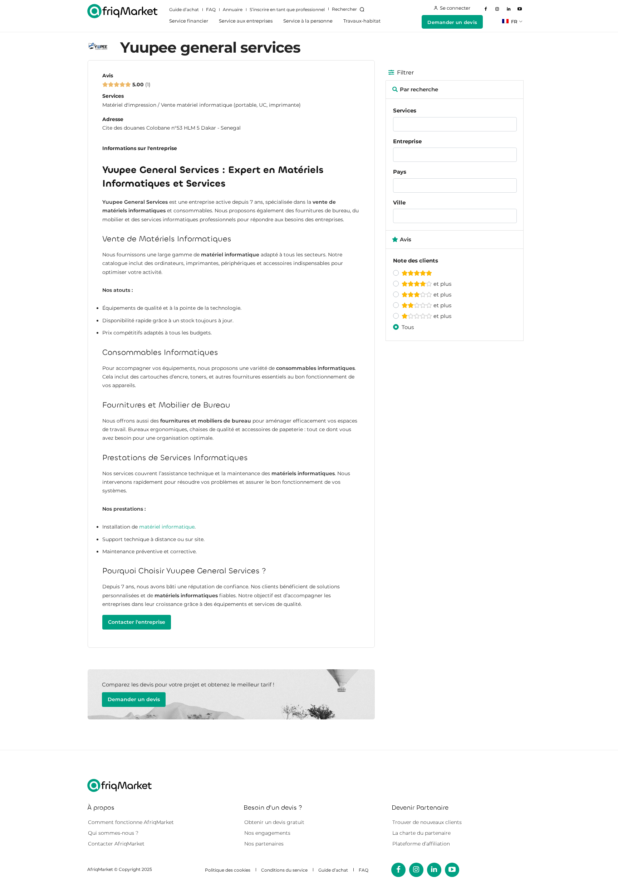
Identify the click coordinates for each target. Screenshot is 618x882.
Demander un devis (134, 699)
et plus (441, 283)
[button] (349, 9)
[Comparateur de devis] (122, 11)
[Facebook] (486, 9)
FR (513, 21)
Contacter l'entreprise (136, 622)
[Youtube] (520, 9)
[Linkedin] (508, 9)
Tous (408, 327)
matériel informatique (167, 527)
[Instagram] (497, 9)
